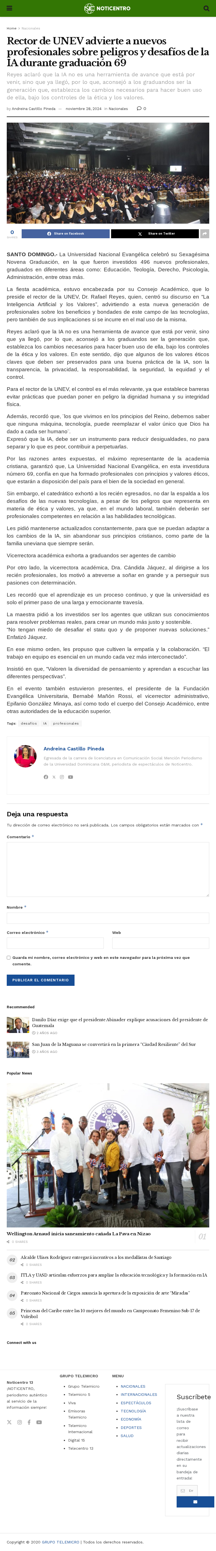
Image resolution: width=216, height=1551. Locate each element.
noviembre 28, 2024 (84, 109)
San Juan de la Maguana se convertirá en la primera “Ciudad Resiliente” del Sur (114, 1044)
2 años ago (46, 1033)
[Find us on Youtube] (39, 1422)
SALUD (127, 1435)
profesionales (66, 723)
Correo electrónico (28, 932)
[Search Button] (206, 8)
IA (45, 723)
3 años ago (46, 1052)
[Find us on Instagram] (19, 1422)
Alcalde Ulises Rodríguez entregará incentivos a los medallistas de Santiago (96, 1257)
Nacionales (31, 28)
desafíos (29, 723)
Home (12, 28)
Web (116, 932)
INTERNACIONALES (139, 1394)
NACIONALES (133, 1386)
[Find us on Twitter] (9, 1422)
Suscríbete (195, 1502)
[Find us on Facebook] (29, 1422)
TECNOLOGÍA (133, 1411)
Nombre (17, 907)
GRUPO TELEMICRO (60, 1542)
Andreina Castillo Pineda (33, 109)
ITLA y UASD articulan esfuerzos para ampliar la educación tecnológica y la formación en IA (114, 1275)
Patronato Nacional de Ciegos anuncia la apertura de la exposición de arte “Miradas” (105, 1293)
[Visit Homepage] (108, 8)
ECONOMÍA (131, 1419)
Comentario (20, 836)
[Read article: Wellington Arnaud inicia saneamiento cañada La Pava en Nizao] (108, 1155)
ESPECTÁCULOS (136, 1403)
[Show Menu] (9, 8)
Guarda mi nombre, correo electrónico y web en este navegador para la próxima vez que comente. (101, 960)
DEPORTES (131, 1427)
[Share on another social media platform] (204, 233)
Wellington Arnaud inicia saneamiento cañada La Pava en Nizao (79, 1233)
